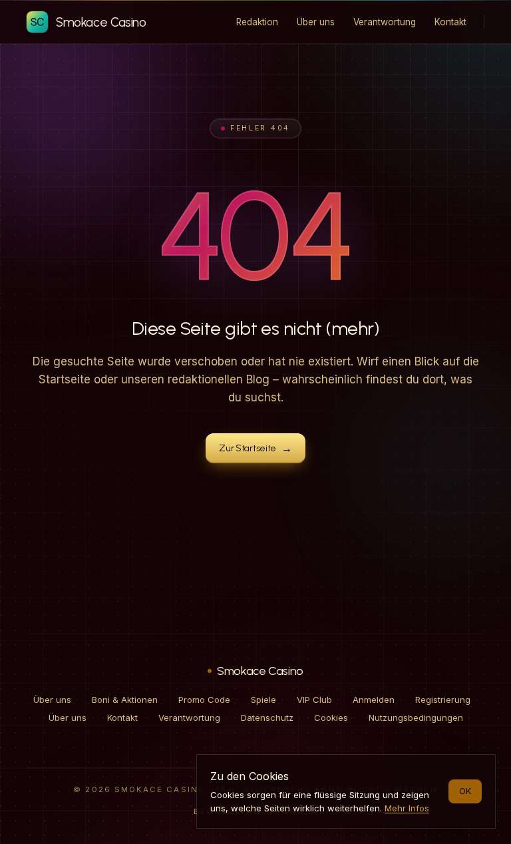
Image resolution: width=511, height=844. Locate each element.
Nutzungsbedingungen (416, 717)
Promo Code (204, 699)
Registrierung (442, 699)
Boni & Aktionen (125, 699)
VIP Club (314, 699)
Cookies (331, 717)
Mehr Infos (407, 808)
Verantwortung (189, 717)
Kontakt (122, 717)
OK (465, 790)
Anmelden (374, 699)
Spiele (263, 699)
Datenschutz (267, 717)
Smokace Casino (260, 671)
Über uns (52, 699)
